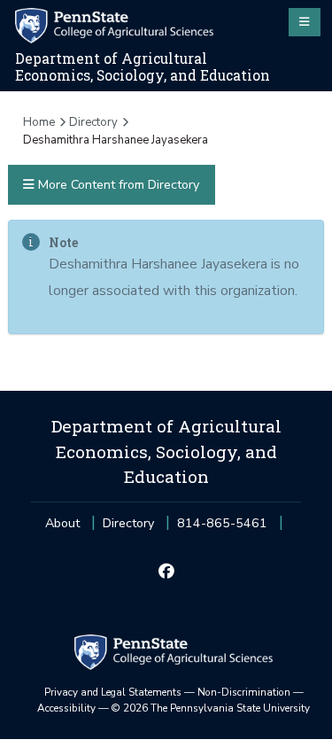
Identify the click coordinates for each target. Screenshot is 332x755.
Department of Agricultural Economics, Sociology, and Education (142, 67)
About (62, 523)
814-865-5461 (222, 528)
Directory (93, 122)
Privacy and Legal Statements (112, 692)
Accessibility (66, 708)
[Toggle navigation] (304, 22)
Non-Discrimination (243, 692)
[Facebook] (166, 572)
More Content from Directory (117, 184)
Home (39, 122)
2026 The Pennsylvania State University (211, 708)
